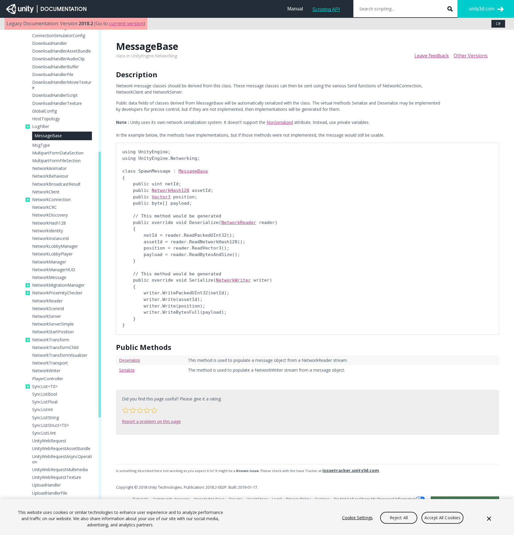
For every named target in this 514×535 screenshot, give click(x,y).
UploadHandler (46, 485)
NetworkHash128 (49, 223)
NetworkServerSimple (53, 324)
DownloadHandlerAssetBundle (61, 51)
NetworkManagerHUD (53, 269)
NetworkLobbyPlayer (52, 254)
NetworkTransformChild (55, 347)
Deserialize (129, 360)
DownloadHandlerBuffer (55, 67)
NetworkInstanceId (50, 238)
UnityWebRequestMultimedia (60, 469)
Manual (295, 8)
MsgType (41, 145)
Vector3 (161, 197)
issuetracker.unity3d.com (350, 470)
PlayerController (47, 378)
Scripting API (326, 9)
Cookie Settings (357, 517)
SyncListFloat (45, 402)
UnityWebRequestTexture (56, 477)
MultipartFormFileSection (56, 160)
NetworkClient (45, 192)
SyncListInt (42, 409)
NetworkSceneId (48, 308)
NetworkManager (49, 262)
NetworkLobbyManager (55, 246)
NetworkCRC (44, 207)
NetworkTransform (50, 340)
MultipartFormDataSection (58, 153)
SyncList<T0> (45, 386)
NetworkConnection (51, 199)
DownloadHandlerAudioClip (58, 58)
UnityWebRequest (49, 441)
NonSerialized (280, 122)
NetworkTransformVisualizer (59, 355)
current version (126, 23)
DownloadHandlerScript (55, 95)
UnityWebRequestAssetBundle (61, 448)
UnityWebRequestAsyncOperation (62, 459)
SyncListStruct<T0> (50, 425)
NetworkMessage (49, 277)
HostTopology (46, 118)
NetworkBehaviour (50, 176)
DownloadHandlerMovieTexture (61, 85)
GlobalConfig (44, 111)
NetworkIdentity (47, 230)
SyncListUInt (44, 433)
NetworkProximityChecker (57, 293)
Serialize (127, 370)
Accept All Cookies (442, 517)
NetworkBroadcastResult (56, 184)
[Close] (489, 518)
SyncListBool (44, 394)
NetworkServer (46, 316)
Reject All (399, 517)
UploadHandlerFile (49, 493)
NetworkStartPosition (53, 331)
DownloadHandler (49, 43)
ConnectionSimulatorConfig (58, 35)
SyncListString (45, 417)
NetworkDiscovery (50, 215)
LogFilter (40, 126)
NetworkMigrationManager (58, 285)
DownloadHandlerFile (52, 74)
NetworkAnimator (49, 168)
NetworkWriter (46, 370)
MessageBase (48, 135)
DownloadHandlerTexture (57, 103)
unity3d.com (481, 8)
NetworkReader (47, 301)
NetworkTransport (50, 363)
